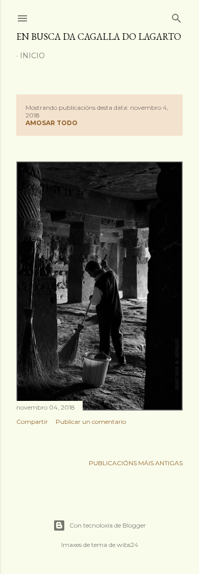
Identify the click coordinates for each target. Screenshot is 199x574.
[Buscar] (176, 16)
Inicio (32, 55)
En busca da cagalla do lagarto (98, 36)
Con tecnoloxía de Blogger (107, 525)
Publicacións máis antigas (136, 463)
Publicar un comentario (91, 421)
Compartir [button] (32, 421)
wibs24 (127, 544)
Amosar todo (52, 123)
